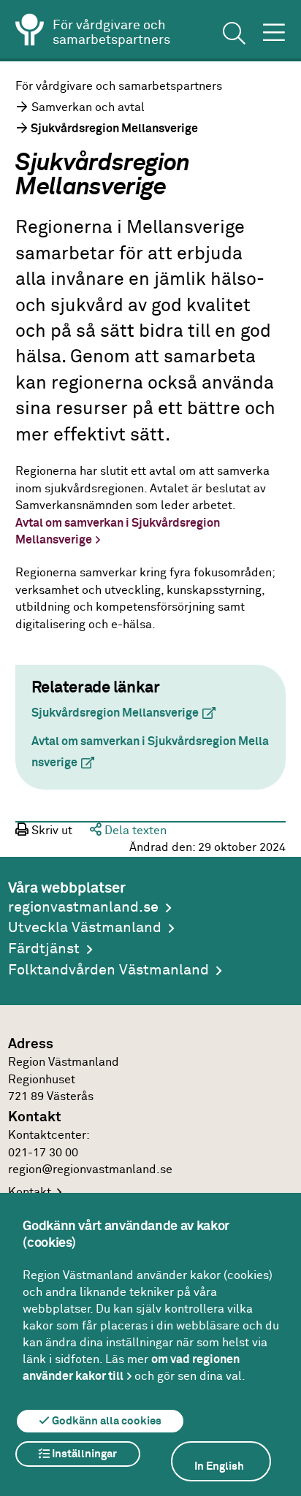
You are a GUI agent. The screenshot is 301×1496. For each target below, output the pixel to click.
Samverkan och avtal (88, 108)
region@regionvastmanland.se (90, 1170)
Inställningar (83, 1454)
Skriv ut (50, 831)
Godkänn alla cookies (105, 1421)
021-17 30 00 (43, 1153)
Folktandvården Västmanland (108, 970)
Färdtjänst (44, 949)
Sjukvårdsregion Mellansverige (129, 713)
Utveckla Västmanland (84, 928)
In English (219, 1466)
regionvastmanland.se (83, 908)
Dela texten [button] (134, 831)
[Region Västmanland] (30, 32)
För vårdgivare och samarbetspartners (118, 86)
